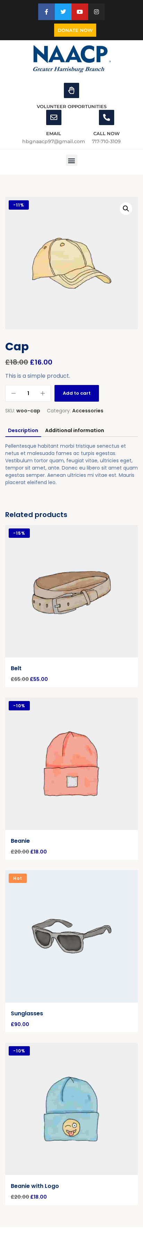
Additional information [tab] (74, 430)
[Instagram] (96, 11)
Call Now (106, 133)
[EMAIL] (53, 117)
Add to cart (77, 393)
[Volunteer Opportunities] (71, 90)
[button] (71, 160)
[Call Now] (106, 117)
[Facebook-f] (46, 11)
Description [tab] (23, 430)
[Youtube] (80, 11)
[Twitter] (63, 11)
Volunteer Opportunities (72, 106)
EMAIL (53, 133)
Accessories (87, 410)
